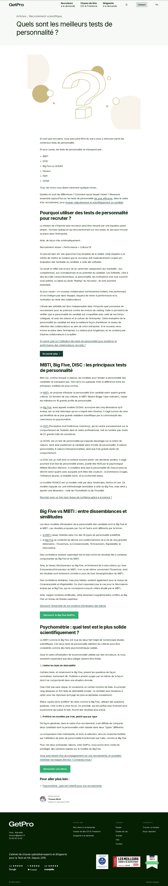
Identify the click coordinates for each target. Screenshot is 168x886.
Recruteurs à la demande (84, 827)
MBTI (46, 392)
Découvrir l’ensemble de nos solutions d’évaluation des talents (73, 605)
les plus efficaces (103, 198)
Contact (141, 5)
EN (157, 5)
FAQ (117, 840)
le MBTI (47, 535)
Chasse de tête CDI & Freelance (86, 831)
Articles (21, 16)
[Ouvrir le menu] (126, 4)
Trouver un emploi (151, 827)
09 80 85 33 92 (15, 838)
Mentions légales (152, 882)
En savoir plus (50, 353)
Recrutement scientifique (45, 16)
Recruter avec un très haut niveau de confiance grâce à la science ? (76, 497)
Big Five (47, 407)
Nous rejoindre (149, 831)
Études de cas (122, 831)
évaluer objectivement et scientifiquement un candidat (94, 202)
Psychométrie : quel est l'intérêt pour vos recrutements (72, 785)
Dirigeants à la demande (83, 835)
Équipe (118, 827)
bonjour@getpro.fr (17, 835)
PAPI (46, 426)
